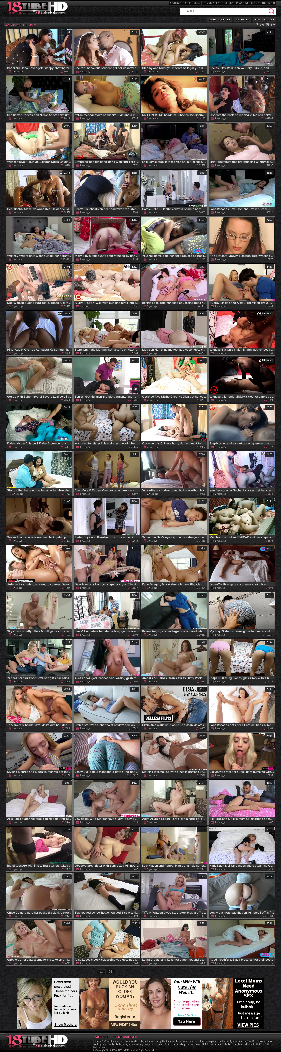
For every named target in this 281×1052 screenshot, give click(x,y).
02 (111, 971)
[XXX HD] (37, 16)
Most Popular (264, 19)
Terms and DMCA (125, 1037)
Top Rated (242, 19)
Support (101, 1037)
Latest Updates (219, 19)
